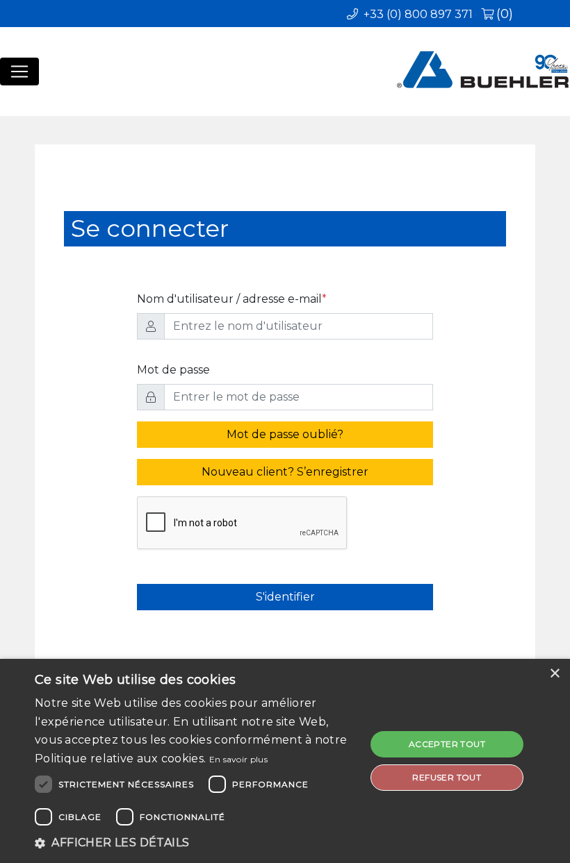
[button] (195, 843)
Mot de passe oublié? (285, 434)
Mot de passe (173, 369)
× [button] (554, 674)
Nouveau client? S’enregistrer (285, 471)
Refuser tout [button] (446, 777)
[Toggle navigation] (19, 71)
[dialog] (285, 761)
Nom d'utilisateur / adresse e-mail (232, 298)
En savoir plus (238, 759)
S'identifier (285, 596)
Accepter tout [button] (447, 744)
